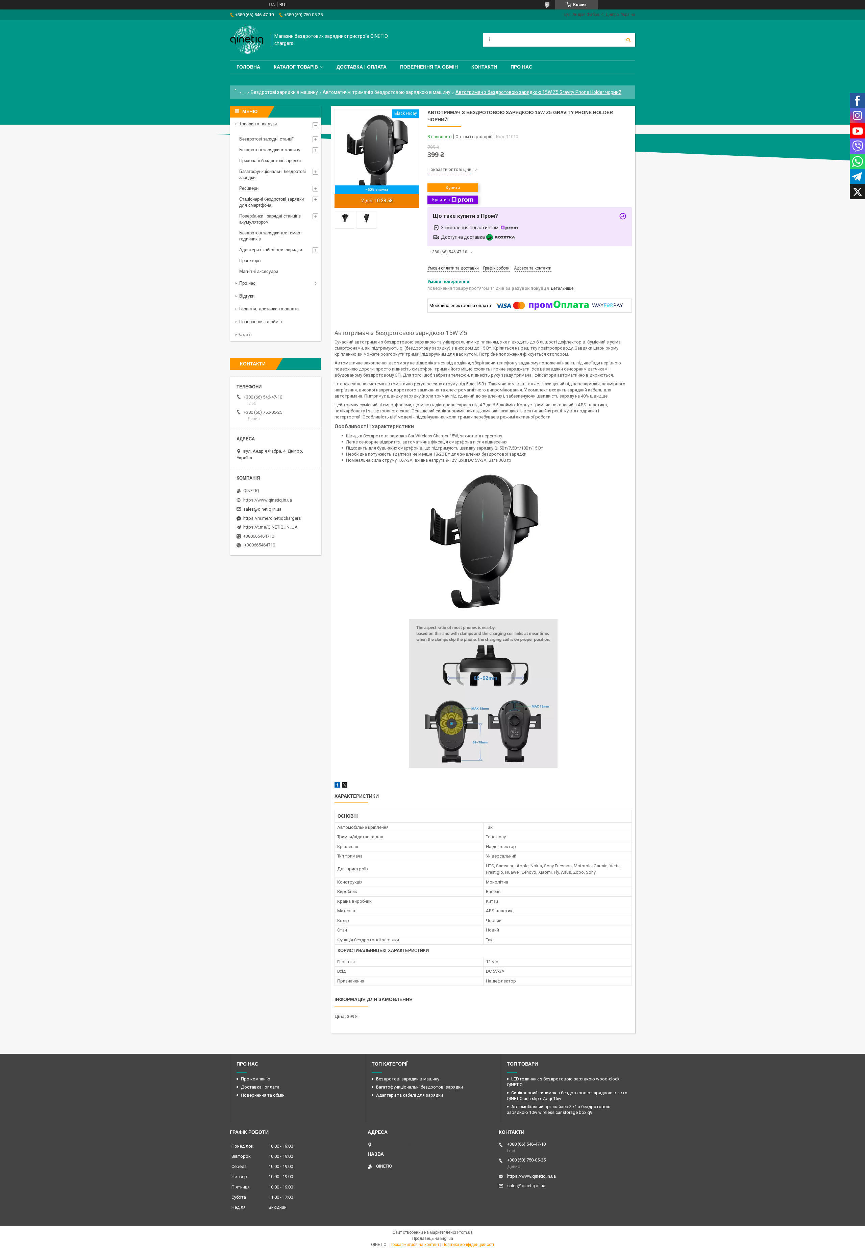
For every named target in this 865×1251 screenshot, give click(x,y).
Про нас (521, 67)
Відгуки (246, 296)
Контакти (484, 67)
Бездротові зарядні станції (266, 139)
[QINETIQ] (247, 40)
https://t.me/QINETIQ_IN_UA (270, 527)
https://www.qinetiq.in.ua (267, 500)
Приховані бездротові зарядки (270, 160)
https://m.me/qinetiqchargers (272, 518)
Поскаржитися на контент (414, 1244)
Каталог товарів (296, 67)
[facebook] (337, 786)
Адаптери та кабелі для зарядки (409, 1095)
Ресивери (248, 188)
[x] (344, 786)
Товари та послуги (258, 123)
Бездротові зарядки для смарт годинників (270, 235)
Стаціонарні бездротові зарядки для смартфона (271, 202)
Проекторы (250, 260)
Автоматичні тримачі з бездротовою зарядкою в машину (386, 92)
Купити (453, 187)
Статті (245, 334)
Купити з (441, 199)
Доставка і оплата (362, 67)
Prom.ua (465, 1232)
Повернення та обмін (429, 67)
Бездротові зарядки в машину (284, 92)
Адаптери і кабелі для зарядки (270, 249)
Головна (248, 67)
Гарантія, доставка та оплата (269, 308)
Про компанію (255, 1078)
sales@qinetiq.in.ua (262, 509)
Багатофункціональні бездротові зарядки (272, 174)
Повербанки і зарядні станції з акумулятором (270, 219)
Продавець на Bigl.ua (432, 1238)
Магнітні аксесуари (258, 271)
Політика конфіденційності (468, 1244)
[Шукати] (628, 40)
